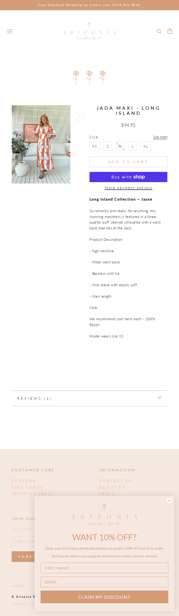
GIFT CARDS (27, 487)
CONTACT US (116, 480)
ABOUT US (112, 487)
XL (146, 146)
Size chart (160, 137)
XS (94, 146)
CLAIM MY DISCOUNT (104, 597)
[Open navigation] (10, 31)
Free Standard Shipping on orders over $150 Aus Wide (89, 5)
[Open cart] (170, 31)
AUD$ (18, 586)
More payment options (128, 188)
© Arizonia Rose (27, 597)
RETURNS (24, 480)
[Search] (159, 31)
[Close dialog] (169, 501)
